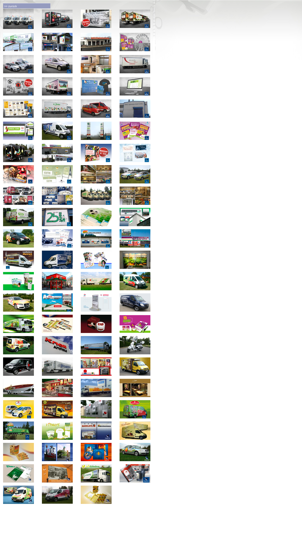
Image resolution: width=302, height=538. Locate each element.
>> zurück (10, 6)
